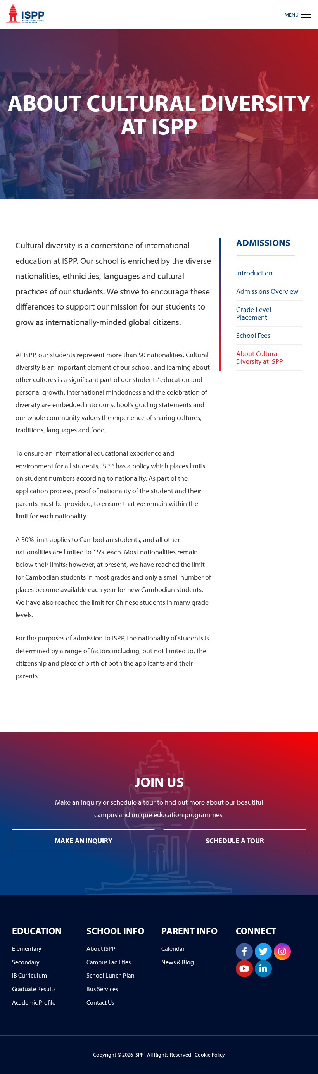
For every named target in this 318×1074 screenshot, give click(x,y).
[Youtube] (244, 968)
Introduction (254, 272)
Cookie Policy (210, 1054)
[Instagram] (282, 951)
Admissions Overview (267, 291)
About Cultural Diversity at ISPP (259, 357)
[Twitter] (263, 951)
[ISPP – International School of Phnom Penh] (25, 13)
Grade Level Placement (253, 313)
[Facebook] (244, 951)
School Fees (253, 335)
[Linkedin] (263, 968)
